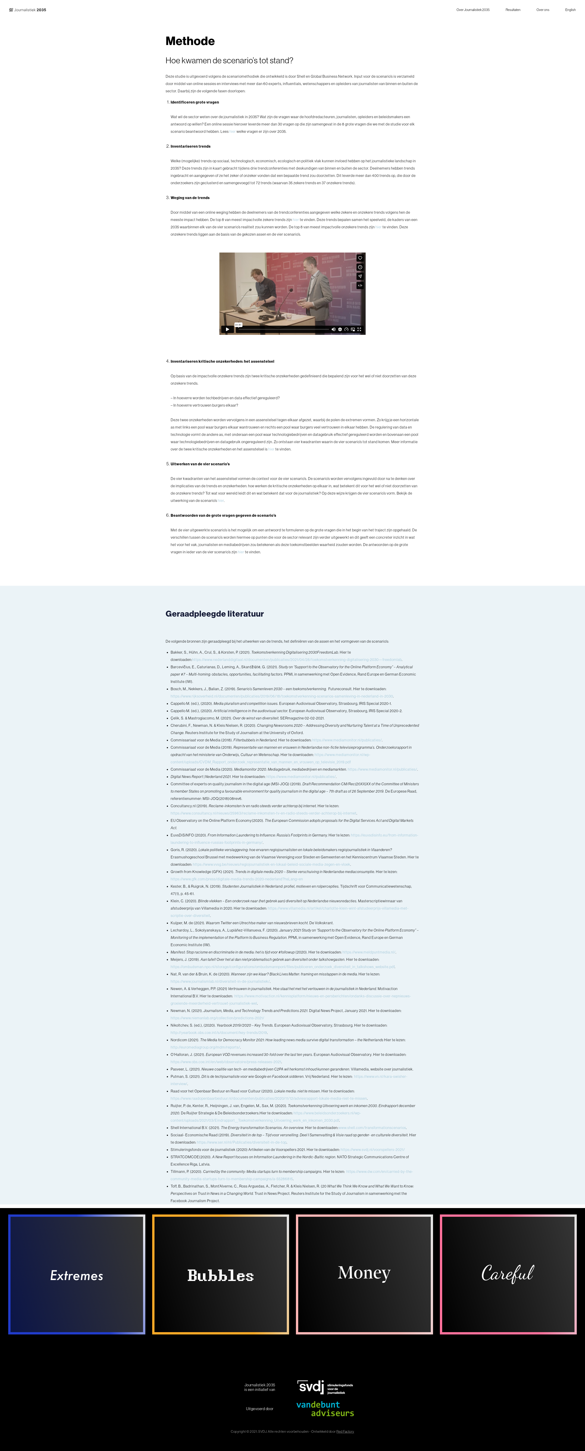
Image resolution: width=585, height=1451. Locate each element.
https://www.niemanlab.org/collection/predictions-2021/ (217, 1018)
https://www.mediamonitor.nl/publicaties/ (347, 740)
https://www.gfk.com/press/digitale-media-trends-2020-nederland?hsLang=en (237, 879)
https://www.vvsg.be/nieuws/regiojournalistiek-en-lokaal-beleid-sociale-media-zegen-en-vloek (271, 864)
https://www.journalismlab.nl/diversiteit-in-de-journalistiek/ (220, 981)
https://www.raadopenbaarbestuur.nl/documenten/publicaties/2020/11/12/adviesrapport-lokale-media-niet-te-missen (269, 1098)
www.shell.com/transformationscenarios (372, 1127)
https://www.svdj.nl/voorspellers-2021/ (373, 1149)
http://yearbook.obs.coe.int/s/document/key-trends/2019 (219, 1032)
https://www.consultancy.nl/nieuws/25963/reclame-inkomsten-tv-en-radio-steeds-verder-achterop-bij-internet (263, 813)
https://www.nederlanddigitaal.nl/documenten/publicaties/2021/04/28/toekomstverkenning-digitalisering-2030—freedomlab (297, 659)
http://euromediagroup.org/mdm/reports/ (205, 1047)
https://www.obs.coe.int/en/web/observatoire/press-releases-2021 (226, 1062)
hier (232, 131)
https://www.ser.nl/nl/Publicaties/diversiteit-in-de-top (242, 1142)
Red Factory (345, 1431)
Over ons (543, 10)
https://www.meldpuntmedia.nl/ (369, 952)
